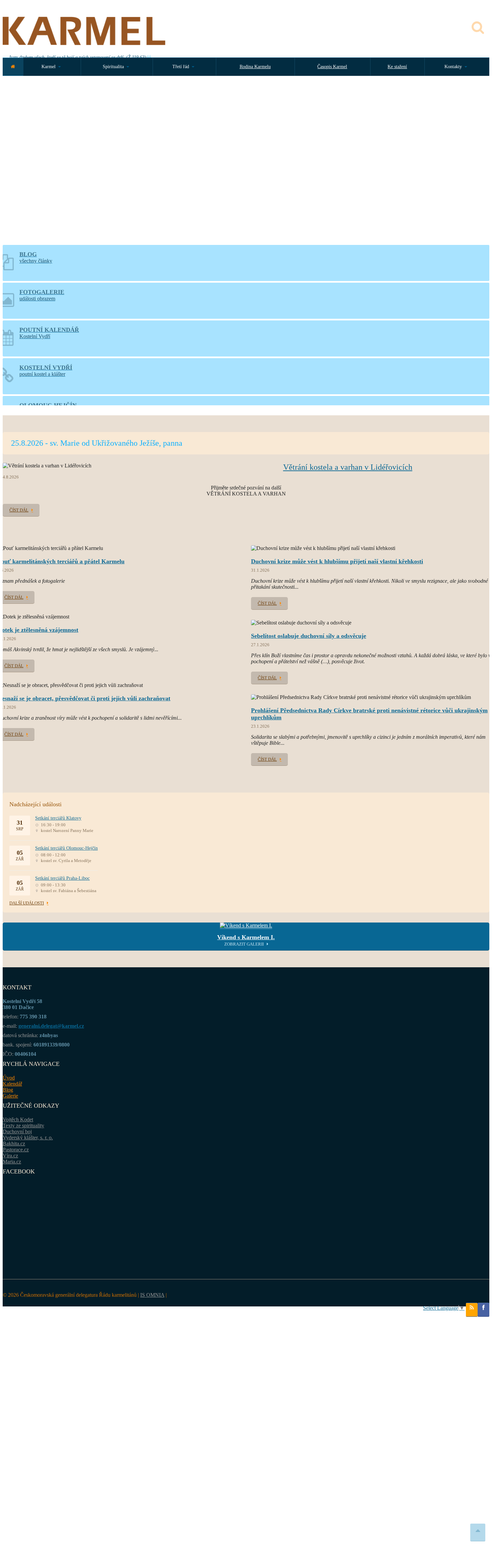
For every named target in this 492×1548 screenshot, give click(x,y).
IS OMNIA (152, 1295)
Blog (8, 1090)
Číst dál (18, 510)
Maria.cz (12, 1161)
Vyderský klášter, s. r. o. (28, 1137)
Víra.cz (10, 1155)
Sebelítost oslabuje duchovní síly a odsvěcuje (308, 635)
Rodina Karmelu (255, 66)
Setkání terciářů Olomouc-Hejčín (66, 848)
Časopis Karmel (332, 66)
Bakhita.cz (14, 1143)
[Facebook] (483, 1310)
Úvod (9, 1078)
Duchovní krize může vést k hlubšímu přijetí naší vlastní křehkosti (337, 561)
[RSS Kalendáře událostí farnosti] (472, 1310)
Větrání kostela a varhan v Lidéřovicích (347, 467)
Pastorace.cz (16, 1149)
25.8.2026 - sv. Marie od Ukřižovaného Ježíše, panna (96, 443)
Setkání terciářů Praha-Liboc (62, 878)
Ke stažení (397, 66)
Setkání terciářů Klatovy (58, 818)
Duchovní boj (17, 1131)
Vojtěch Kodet (18, 1119)
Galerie (10, 1096)
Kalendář (12, 1084)
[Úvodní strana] (13, 66)
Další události (26, 902)
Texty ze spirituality (23, 1125)
